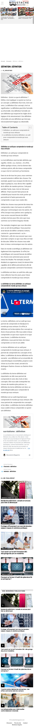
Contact (25, 723)
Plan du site (17, 723)
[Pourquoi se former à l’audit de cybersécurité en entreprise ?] (17, 566)
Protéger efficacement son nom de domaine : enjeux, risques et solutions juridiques (16, 527)
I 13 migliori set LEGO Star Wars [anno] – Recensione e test (7, 18)
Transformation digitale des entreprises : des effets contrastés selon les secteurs (15, 690)
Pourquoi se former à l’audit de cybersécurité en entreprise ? (16, 578)
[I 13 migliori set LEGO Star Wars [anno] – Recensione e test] (8, 11)
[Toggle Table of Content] (29, 127)
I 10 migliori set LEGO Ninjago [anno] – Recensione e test (25, 18)
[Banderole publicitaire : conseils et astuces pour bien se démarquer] (17, 490)
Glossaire (9, 723)
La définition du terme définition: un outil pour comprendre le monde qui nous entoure (16, 137)
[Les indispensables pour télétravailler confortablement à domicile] (17, 700)
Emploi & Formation (7, 549)
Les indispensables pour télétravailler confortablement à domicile (12, 710)
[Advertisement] (17, 42)
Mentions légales (17, 724)
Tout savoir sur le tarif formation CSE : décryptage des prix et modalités (14, 553)
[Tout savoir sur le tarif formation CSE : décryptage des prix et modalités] (17, 541)
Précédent (1, 15)
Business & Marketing (8, 498)
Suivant (33, 15)
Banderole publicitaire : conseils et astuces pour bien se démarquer (15, 502)
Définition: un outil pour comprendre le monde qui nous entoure (16, 131)
